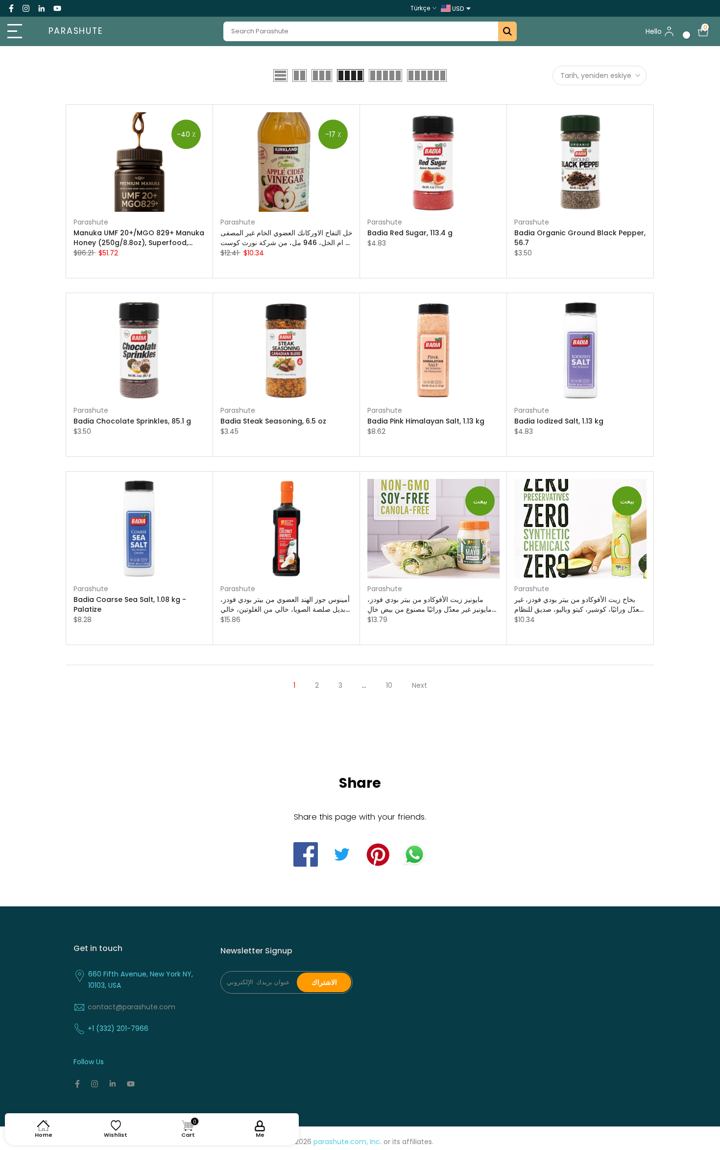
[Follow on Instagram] (26, 8)
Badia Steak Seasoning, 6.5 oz (273, 421)
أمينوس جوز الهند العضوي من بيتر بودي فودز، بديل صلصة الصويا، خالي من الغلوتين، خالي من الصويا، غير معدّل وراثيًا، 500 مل (285, 604)
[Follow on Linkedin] (41, 8)
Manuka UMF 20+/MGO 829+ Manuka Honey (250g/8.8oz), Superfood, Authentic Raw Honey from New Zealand (138, 238)
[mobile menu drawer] (18, 31)
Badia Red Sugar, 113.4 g (410, 233)
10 (389, 685)
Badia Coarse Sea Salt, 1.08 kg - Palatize (129, 604)
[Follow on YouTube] (57, 8)
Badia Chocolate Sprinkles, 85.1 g (132, 421)
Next (419, 685)
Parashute (75, 31)
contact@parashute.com (131, 1007)
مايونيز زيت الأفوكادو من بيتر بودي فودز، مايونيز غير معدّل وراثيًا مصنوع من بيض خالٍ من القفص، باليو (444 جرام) (429, 604)
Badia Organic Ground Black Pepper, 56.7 (580, 238)
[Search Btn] (507, 31)
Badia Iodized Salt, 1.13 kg (558, 421)
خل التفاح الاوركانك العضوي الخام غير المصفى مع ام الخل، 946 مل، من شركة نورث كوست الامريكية (286, 238)
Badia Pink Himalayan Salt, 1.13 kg (425, 421)
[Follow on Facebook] (11, 8)
